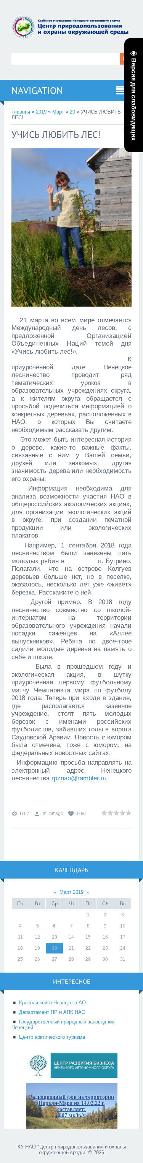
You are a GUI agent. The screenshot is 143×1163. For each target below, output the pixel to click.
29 (88, 959)
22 (88, 948)
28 (71, 959)
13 (54, 937)
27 (54, 959)
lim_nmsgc (51, 813)
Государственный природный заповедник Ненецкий (62, 1024)
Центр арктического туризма (52, 1037)
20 (72, 112)
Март (58, 112)
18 (20, 948)
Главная (20, 112)
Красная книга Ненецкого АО (52, 1002)
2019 (41, 112)
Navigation (37, 90)
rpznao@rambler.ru (78, 778)
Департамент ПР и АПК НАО (52, 1012)
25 (20, 959)
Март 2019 (71, 892)
